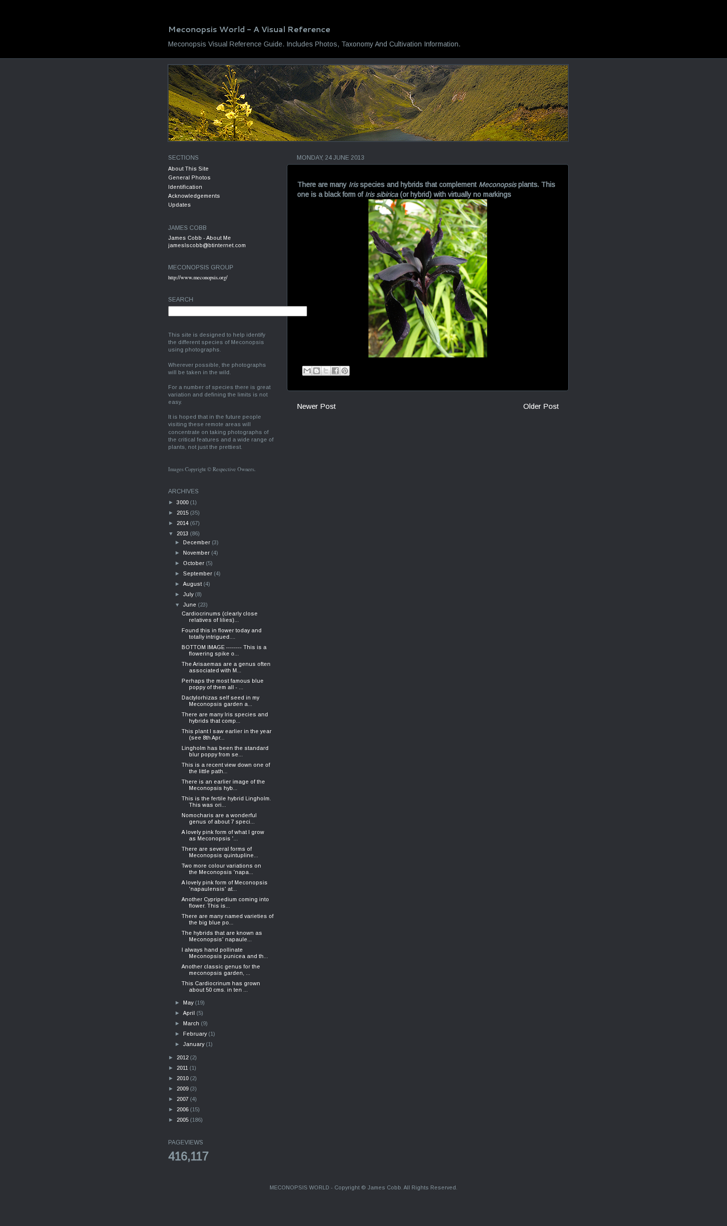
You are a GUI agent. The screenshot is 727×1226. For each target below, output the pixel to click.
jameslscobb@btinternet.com (207, 245)
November (197, 553)
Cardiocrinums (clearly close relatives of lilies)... (220, 617)
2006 (183, 1109)
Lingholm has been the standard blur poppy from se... (225, 751)
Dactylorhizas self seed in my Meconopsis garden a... (220, 701)
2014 (183, 523)
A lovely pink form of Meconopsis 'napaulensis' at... (225, 885)
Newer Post (316, 406)
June (190, 605)
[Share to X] (326, 371)
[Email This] (307, 371)
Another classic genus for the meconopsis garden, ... (221, 969)
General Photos (189, 177)
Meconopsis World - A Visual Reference (249, 29)
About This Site (188, 169)
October (194, 563)
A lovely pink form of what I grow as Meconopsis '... (223, 835)
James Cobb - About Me (199, 238)
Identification (185, 187)
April (189, 1013)
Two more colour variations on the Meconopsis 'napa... (221, 869)
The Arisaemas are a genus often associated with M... (226, 667)
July (189, 594)
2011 (183, 1068)
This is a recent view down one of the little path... (226, 768)
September (198, 573)
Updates (179, 205)
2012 (183, 1057)
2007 (183, 1099)
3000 (183, 502)
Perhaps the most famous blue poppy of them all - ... (223, 684)
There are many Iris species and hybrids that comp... (225, 717)
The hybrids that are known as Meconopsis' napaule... (222, 936)
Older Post (541, 406)
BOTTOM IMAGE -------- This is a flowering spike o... (224, 650)
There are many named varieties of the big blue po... (227, 919)
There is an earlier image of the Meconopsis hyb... (223, 785)
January (194, 1044)
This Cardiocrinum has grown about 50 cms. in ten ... (221, 986)
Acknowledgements (194, 196)
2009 (183, 1089)
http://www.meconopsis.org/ (197, 277)
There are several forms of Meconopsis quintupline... (220, 852)
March (192, 1023)
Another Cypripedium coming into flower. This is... (225, 902)
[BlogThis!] (316, 371)
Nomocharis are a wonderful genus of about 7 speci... (219, 818)
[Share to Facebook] (335, 371)
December (197, 542)
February (195, 1034)
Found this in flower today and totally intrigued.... (222, 633)
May (189, 1003)
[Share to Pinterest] (345, 371)
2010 (183, 1078)
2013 (183, 533)
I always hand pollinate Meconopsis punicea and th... (225, 953)
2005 (183, 1120)
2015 (183, 513)
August (193, 584)
